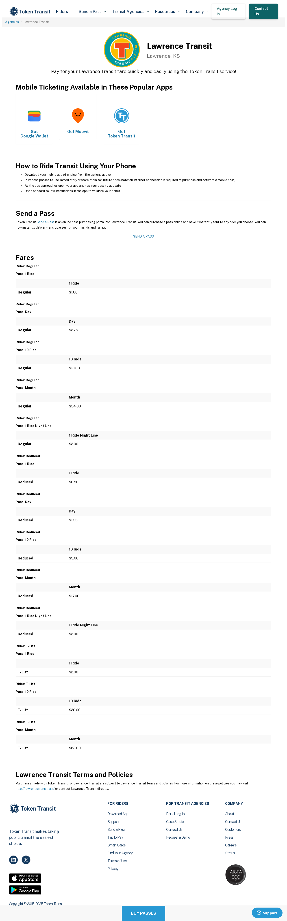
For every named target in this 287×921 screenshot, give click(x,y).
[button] (64, 11)
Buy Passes (143, 913)
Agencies (12, 22)
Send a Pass (45, 222)
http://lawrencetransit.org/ (35, 788)
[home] (30, 11)
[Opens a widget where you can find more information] (267, 913)
